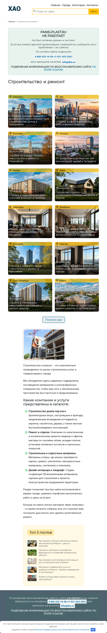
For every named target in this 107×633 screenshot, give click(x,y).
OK (93, 630)
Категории (78, 5)
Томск (62, 170)
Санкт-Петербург (20, 280)
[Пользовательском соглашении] (76, 630)
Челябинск (64, 207)
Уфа (61, 97)
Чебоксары (18, 207)
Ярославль (17, 244)
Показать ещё (53, 319)
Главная (55, 5)
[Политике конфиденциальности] (47, 630)
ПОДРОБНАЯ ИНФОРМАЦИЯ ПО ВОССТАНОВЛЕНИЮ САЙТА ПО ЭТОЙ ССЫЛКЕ (53, 612)
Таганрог (63, 133)
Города (66, 5)
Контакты (92, 5)
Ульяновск (17, 133)
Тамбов (16, 170)
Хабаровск (17, 97)
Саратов (63, 244)
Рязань (62, 280)
